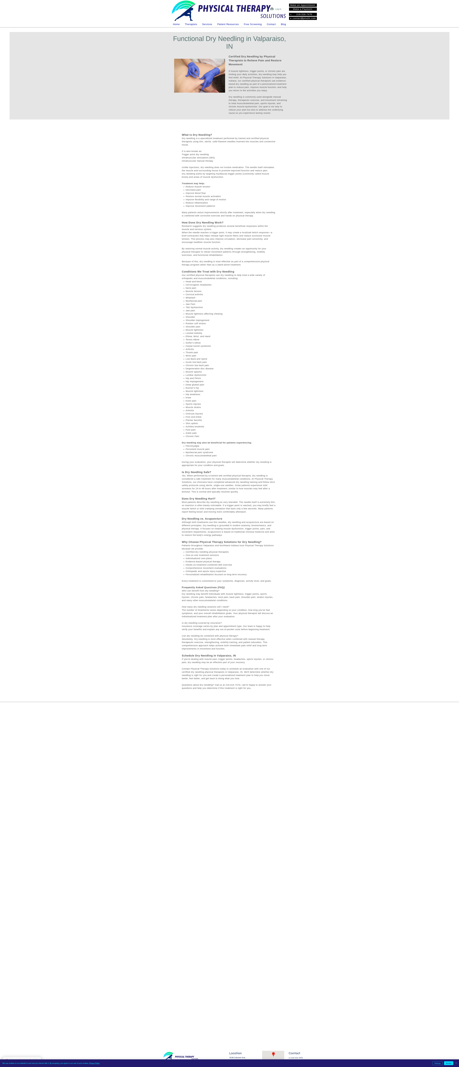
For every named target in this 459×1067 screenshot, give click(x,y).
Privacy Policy (94, 1063)
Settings (437, 1063)
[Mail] (290, 18)
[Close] (456, 1063)
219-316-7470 (297, 1058)
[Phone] (290, 14)
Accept (448, 1063)
